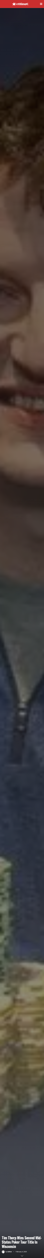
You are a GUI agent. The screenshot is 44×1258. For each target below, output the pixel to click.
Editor (10, 1252)
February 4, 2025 (21, 1252)
